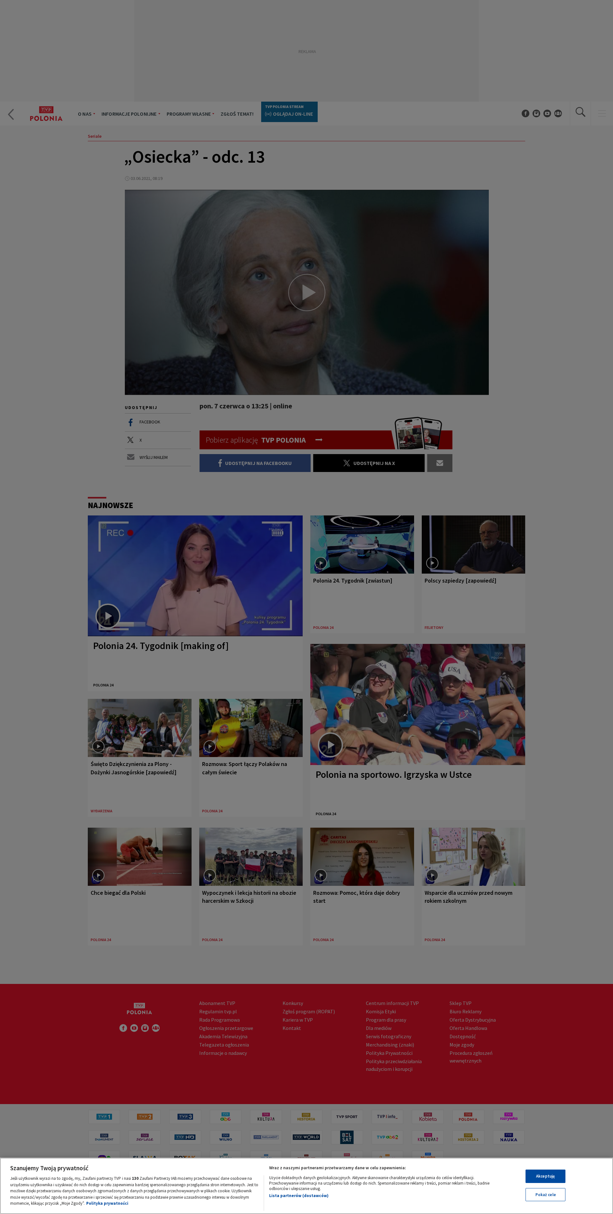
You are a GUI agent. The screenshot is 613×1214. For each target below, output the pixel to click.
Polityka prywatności (107, 1203)
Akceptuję (545, 1176)
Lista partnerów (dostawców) (299, 1195)
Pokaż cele (545, 1194)
